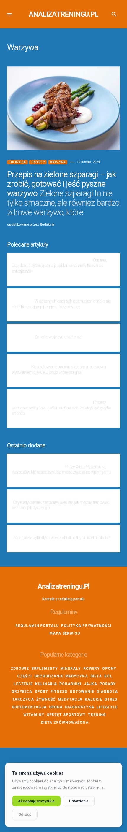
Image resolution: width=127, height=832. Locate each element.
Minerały (70, 668)
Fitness (59, 692)
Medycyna (76, 676)
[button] (9, 14)
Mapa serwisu (64, 633)
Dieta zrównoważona (65, 722)
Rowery (91, 668)
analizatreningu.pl (63, 14)
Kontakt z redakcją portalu (63, 599)
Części (24, 676)
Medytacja (70, 699)
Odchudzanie (48, 676)
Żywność (46, 699)
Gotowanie (82, 692)
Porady (108, 684)
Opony (109, 668)
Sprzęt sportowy (66, 715)
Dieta (96, 676)
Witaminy (33, 715)
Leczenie (23, 684)
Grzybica (22, 692)
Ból (108, 676)
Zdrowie (20, 668)
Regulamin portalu (36, 626)
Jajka (90, 684)
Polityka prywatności (86, 626)
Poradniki (70, 684)
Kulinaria (17, 162)
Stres (111, 699)
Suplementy (44, 668)
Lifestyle (107, 707)
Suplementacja (29, 707)
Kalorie (93, 699)
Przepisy (38, 162)
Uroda (56, 707)
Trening (97, 715)
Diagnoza (107, 692)
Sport (41, 692)
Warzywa (58, 162)
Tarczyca (23, 699)
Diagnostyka (79, 707)
